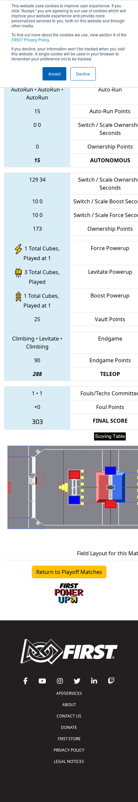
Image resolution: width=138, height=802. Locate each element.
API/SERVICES (69, 693)
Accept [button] (54, 73)
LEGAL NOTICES (69, 761)
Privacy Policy (30, 39)
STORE (69, 739)
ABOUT (69, 705)
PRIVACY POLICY (69, 750)
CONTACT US (69, 716)
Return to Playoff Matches (69, 572)
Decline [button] (83, 73)
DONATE (69, 727)
